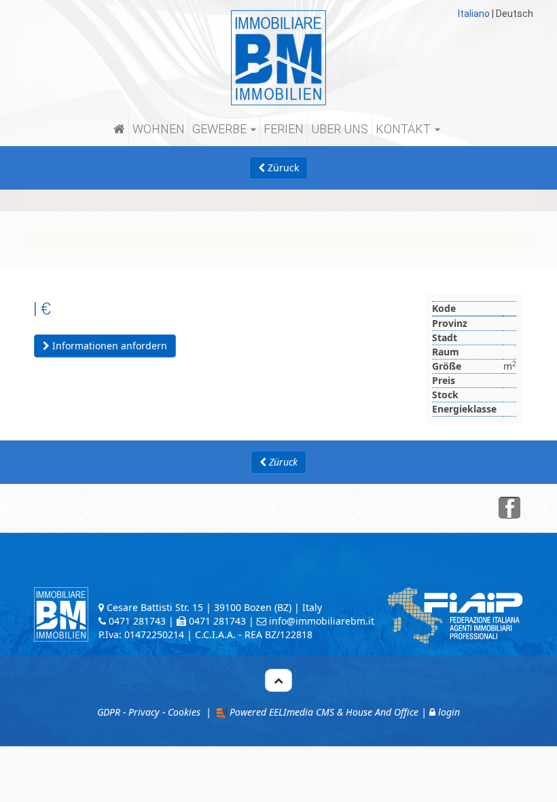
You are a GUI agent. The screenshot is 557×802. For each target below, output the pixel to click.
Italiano (474, 13)
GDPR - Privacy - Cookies (148, 711)
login (449, 711)
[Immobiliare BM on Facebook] (509, 508)
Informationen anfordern (108, 345)
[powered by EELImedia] (220, 711)
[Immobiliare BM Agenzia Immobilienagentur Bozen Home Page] (278, 57)
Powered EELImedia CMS (282, 711)
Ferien (284, 129)
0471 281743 (137, 620)
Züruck (282, 167)
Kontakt (404, 129)
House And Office (382, 711)
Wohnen (158, 129)
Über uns (339, 129)
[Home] (120, 129)
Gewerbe (220, 129)
